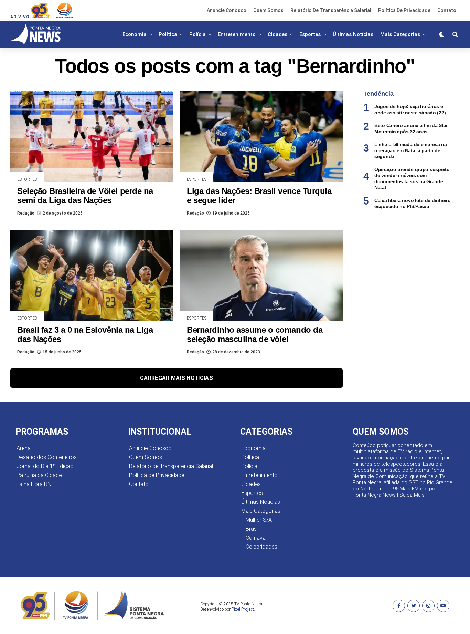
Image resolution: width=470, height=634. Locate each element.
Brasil (252, 529)
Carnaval (256, 537)
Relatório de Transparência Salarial (330, 10)
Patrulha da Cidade (39, 475)
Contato (446, 10)
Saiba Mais (412, 495)
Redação (25, 213)
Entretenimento (237, 34)
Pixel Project (243, 609)
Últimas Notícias (353, 34)
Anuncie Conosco (226, 10)
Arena (24, 448)
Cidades (277, 34)
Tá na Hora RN (34, 484)
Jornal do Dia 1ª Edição (45, 466)
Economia (134, 34)
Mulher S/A (259, 520)
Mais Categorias (400, 34)
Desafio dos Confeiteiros (47, 457)
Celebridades (261, 546)
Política (168, 34)
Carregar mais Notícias (176, 378)
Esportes (310, 34)
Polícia (197, 34)
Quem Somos (268, 10)
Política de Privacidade (404, 10)
